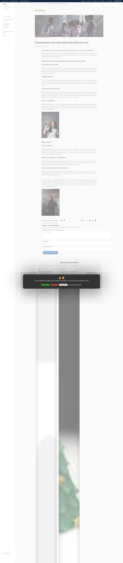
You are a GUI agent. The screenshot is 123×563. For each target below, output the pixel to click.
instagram (102, 1)
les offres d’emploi (24, 1)
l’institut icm (4, 1)
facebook (83, 1)
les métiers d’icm (13, 1)
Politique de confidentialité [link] (75, 284)
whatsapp (110, 1)
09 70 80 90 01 (117, 1)
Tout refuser (54, 284)
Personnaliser (63, 284)
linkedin (96, 1)
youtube (90, 1)
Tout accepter (45, 284)
